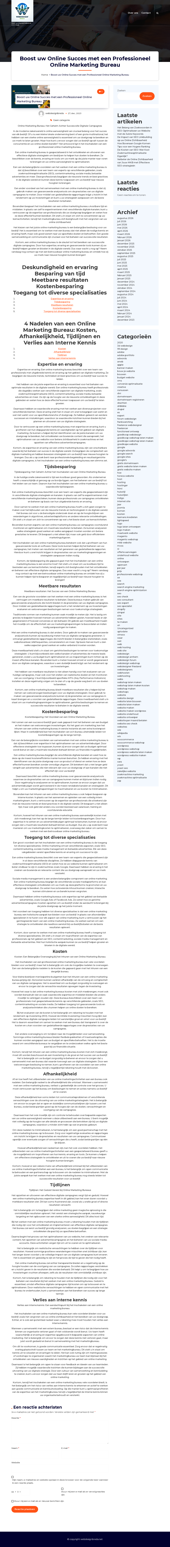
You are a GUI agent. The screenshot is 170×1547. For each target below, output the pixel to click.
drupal (120, 409)
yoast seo (122, 768)
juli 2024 (121, 297)
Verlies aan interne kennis (62, 358)
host (119, 479)
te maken (122, 622)
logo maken (123, 530)
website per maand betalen (132, 720)
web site (121, 650)
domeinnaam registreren (130, 399)
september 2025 (126, 253)
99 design (122, 349)
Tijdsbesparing (62, 302)
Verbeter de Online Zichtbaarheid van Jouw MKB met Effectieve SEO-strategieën (135, 162)
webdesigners (125, 669)
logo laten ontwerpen (129, 527)
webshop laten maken (129, 682)
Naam (15, 1448)
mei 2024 (122, 304)
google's (122, 460)
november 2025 (125, 247)
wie (119, 730)
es (118, 412)
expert (120, 415)
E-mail (65, 1448)
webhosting (123, 676)
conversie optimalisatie (130, 384)
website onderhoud (127, 714)
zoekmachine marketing (130, 774)
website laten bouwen (129, 701)
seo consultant (125, 600)
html (119, 488)
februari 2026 (124, 237)
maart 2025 (123, 272)
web (119, 644)
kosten (121, 514)
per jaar (121, 568)
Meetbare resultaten (62, 305)
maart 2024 (123, 310)
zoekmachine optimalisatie (132, 777)
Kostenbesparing (62, 308)
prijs (119, 571)
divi (119, 393)
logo (119, 523)
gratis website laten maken (132, 466)
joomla (121, 507)
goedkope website (127, 444)
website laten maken (128, 704)
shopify (121, 609)
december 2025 (125, 243)
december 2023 (125, 320)
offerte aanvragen (127, 552)
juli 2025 (121, 259)
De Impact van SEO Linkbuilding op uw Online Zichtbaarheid (134, 139)
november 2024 (126, 285)
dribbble (121, 406)
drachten (122, 403)
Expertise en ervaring (62, 298)
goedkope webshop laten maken (135, 441)
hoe (119, 473)
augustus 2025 (125, 256)
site (119, 615)
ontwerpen (123, 561)
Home (44, 75)
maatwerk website (127, 533)
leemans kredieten (127, 517)
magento (122, 536)
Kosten (62, 348)
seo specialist (124, 606)
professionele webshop (130, 574)
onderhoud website (127, 555)
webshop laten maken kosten (133, 685)
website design (125, 698)
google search (125, 453)
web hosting (124, 647)
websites (122, 727)
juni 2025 (122, 262)
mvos (120, 546)
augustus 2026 (125, 218)
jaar (119, 504)
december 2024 (126, 281)
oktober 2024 (124, 288)
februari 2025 (124, 275)
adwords (122, 358)
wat (119, 641)
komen (121, 511)
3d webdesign (125, 346)
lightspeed (123, 520)
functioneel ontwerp (128, 431)
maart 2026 (123, 234)
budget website (125, 377)
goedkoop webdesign (129, 434)
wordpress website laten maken (134, 752)
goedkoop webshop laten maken (135, 438)
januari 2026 (123, 240)
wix (119, 736)
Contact (146, 13)
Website (15, 1462)
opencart (122, 565)
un (118, 625)
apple (120, 365)
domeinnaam (124, 396)
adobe (120, 352)
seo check (122, 596)
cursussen (122, 390)
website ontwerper (127, 717)
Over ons (133, 13)
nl (118, 549)
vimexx (121, 634)
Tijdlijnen (62, 355)
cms (119, 380)
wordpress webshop (128, 749)
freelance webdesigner (129, 425)
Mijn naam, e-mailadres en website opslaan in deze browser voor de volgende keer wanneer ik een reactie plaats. (60, 1481)
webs (120, 679)
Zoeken (121, 90)
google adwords (126, 450)
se (118, 577)
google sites (124, 457)
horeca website (125, 476)
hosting (121, 482)
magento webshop (127, 539)
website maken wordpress (131, 711)
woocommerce (125, 739)
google (121, 447)
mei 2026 (122, 227)
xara (119, 761)
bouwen (121, 374)
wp (119, 758)
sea (119, 580)
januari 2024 (124, 316)
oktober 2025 (124, 250)
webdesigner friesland (129, 666)
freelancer (122, 428)
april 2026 (122, 231)
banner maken (125, 368)
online (120, 558)
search (120, 584)
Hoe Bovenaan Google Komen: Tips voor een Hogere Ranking (133, 145)
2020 (120, 342)
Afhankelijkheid (62, 352)
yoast (120, 765)
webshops (123, 692)
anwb (120, 361)
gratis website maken (129, 469)
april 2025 (122, 269)
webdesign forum (126, 660)
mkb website (124, 542)
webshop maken (126, 688)
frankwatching (125, 422)
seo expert (123, 603)
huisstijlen (122, 495)
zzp (119, 781)
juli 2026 (121, 221)
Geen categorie (61, 120)
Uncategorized (125, 628)
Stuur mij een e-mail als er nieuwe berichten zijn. (39, 1501)
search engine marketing (130, 587)
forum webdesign (126, 419)
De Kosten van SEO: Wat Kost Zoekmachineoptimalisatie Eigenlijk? (133, 153)
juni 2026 (122, 224)
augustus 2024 (125, 294)
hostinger (122, 485)
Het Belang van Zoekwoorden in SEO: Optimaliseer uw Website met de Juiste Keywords (134, 130)
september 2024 (126, 291)
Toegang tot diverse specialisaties (62, 311)
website (121, 695)
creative (121, 387)
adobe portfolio (125, 355)
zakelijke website (126, 771)
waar (120, 638)
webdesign (123, 654)
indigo (120, 498)
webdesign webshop (128, 663)
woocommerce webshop (130, 742)
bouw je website (126, 371)
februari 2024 (124, 313)
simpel (121, 612)
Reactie (16, 1418)
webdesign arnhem (127, 657)
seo (119, 593)
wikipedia (122, 733)
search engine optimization (132, 590)
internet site (123, 501)
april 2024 (122, 307)
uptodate (122, 631)
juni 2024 (122, 301)
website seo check (127, 723)
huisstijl (121, 492)
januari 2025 (123, 278)
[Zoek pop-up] (157, 13)
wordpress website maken (131, 755)
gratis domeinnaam (128, 463)
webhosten (123, 673)
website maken (125, 707)
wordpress (123, 746)
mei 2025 (122, 266)
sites (119, 619)
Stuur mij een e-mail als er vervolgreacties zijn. (83, 1493)
